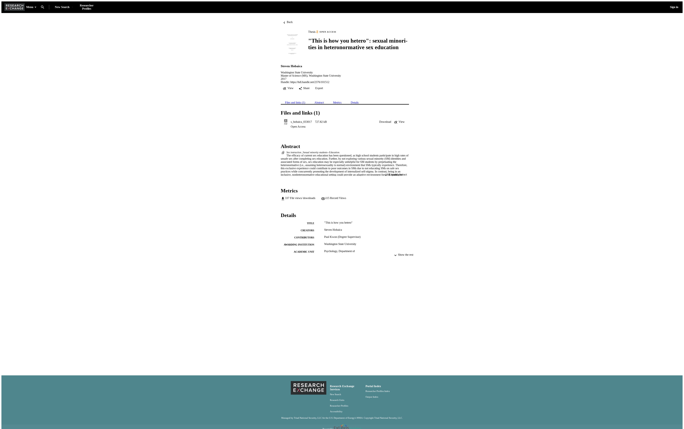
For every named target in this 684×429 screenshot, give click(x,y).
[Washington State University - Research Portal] (14, 7)
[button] (385, 121)
